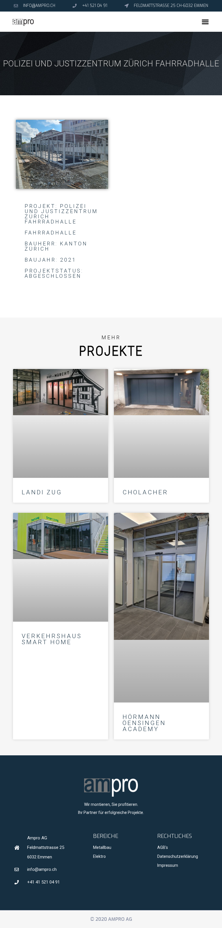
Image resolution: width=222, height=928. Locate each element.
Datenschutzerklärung (177, 856)
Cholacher (145, 492)
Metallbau (102, 847)
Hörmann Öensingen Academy (144, 723)
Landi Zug (42, 492)
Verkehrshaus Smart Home (52, 639)
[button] (205, 21)
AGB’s (162, 847)
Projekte (111, 351)
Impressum (167, 865)
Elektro (99, 856)
